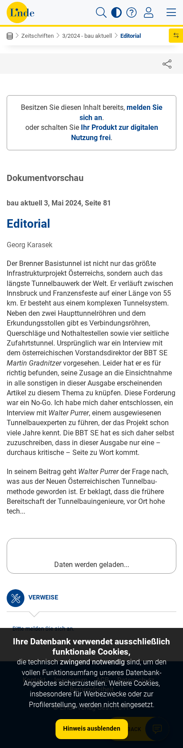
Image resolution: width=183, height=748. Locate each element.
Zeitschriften (37, 35)
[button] (101, 12)
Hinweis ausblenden (91, 728)
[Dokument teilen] (167, 64)
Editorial (130, 35)
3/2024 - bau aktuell (87, 35)
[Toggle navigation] (148, 12)
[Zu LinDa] (20, 12)
